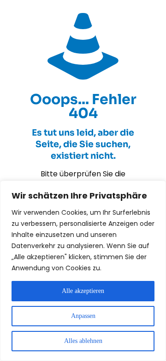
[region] (83, 270)
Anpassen (83, 315)
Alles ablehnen (83, 340)
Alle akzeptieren (83, 290)
